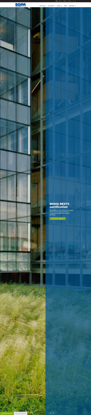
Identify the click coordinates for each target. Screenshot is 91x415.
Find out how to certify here (57, 217)
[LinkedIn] (73, 1)
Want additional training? (20, 413)
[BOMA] (22, 4)
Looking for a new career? (7, 413)
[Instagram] (75, 1)
